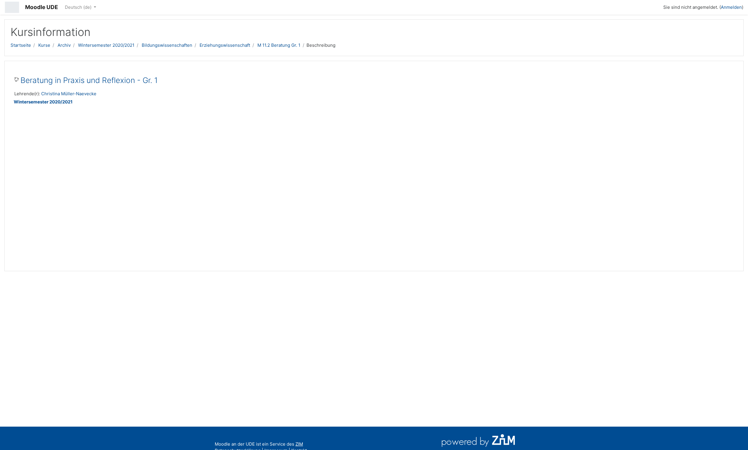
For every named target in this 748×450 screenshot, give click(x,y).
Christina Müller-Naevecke (68, 93)
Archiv (64, 45)
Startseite (21, 45)
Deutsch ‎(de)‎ (79, 7)
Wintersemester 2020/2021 (106, 45)
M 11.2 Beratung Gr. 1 (278, 45)
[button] (656, 6)
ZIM (299, 444)
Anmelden (731, 7)
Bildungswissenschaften (167, 45)
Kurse (44, 45)
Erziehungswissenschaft (225, 45)
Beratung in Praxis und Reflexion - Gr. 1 (89, 80)
